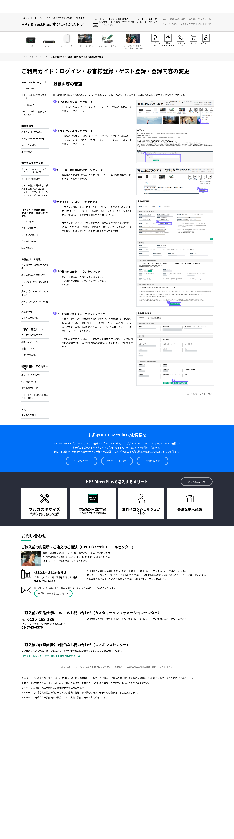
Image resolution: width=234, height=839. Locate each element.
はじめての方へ (28, 88)
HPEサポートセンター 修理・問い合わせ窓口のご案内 (48, 656)
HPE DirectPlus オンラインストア (52, 24)
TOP (23, 56)
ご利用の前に (27, 104)
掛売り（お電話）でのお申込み (34, 303)
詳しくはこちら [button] (197, 481)
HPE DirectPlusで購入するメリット (34, 96)
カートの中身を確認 (30, 178)
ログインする (27, 221)
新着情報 (65, 666)
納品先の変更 (27, 247)
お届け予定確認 (169, 24)
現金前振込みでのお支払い (33, 274)
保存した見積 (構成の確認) (174, 19)
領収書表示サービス (30, 388)
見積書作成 (26, 311)
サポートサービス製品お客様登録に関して (34, 396)
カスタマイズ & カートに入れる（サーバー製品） (34, 170)
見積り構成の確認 (29, 317)
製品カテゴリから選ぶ (31, 131)
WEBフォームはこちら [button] (51, 593)
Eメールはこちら (106, 25)
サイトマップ (166, 666)
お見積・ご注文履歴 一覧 (200, 19)
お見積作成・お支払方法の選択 (34, 266)
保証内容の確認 (28, 381)
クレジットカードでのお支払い (34, 283)
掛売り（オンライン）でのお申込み (34, 293)
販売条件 (119, 666)
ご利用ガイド (204, 24)
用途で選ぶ (26, 151)
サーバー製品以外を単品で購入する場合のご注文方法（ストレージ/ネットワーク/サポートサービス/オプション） (34, 192)
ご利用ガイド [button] (152, 461)
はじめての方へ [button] (81, 461)
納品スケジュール (29, 341)
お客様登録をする (29, 227)
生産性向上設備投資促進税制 (141, 666)
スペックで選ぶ (28, 145)
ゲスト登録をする (29, 234)
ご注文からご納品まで (31, 334)
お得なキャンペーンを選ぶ (33, 138)
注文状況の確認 (28, 355)
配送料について (28, 348)
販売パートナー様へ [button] (117, 461)
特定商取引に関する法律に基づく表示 (92, 666)
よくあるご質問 (187, 24)
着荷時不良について (30, 374)
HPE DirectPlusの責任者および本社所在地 (34, 113)
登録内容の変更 (28, 241)
